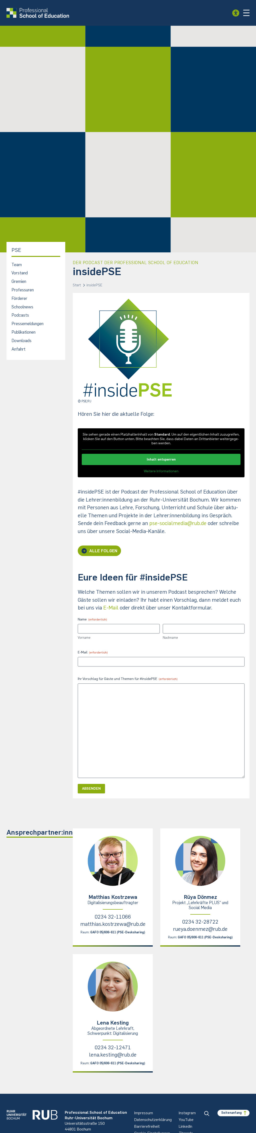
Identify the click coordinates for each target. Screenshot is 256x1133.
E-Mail (110, 607)
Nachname (170, 637)
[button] (246, 13)
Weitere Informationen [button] (161, 471)
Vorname (84, 637)
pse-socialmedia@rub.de (177, 523)
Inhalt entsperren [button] (161, 459)
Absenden (91, 788)
